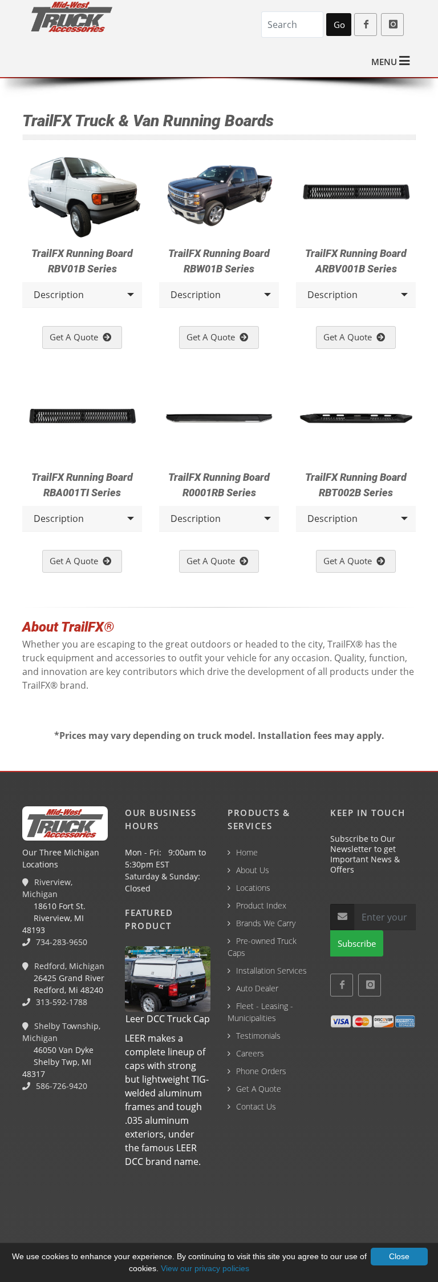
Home (247, 852)
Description (59, 294)
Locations (253, 887)
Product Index (261, 905)
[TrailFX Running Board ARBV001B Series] (356, 196)
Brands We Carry (265, 923)
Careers (250, 1053)
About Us (252, 870)
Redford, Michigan (68, 966)
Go (339, 24)
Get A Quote (76, 337)
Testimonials (258, 1035)
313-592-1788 (60, 1001)
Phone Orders (261, 1071)
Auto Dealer (257, 988)
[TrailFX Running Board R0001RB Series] (219, 421)
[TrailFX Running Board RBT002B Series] (356, 421)
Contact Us (256, 1106)
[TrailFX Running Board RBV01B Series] (82, 196)
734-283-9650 (60, 942)
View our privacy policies (205, 1268)
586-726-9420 (60, 1085)
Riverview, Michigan (47, 888)
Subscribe (357, 943)
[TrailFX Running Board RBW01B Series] (219, 196)
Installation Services (271, 970)
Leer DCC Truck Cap (167, 1018)
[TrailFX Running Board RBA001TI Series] (82, 421)
